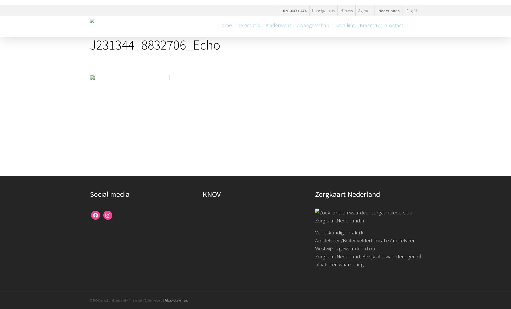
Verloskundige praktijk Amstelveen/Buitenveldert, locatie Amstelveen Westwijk (365, 240)
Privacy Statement (176, 300)
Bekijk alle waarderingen (389, 256)
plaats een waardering (339, 264)
